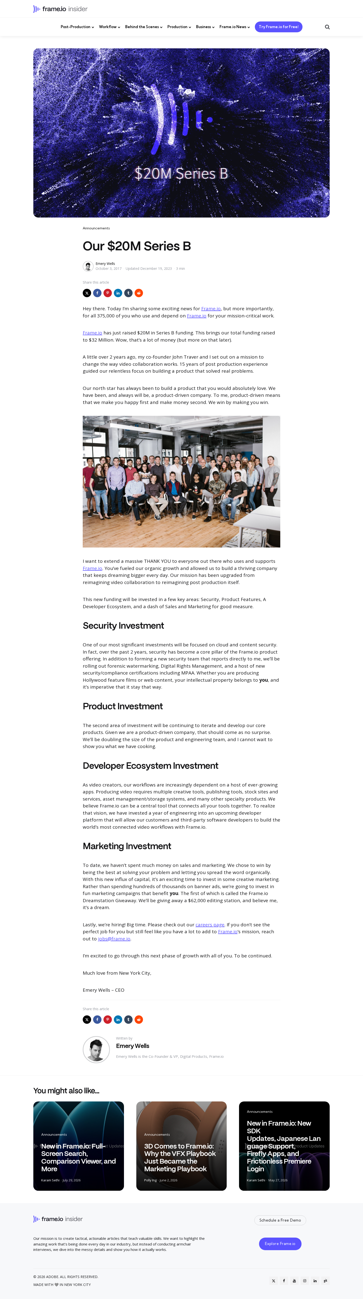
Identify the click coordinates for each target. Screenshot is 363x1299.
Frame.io (211, 308)
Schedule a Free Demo (280, 1220)
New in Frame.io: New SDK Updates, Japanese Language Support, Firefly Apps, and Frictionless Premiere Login (284, 1146)
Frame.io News (233, 26)
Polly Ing (150, 1180)
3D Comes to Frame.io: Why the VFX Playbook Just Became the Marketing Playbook (180, 1157)
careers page (210, 924)
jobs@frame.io (114, 938)
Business (203, 26)
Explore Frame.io (280, 1243)
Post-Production (75, 26)
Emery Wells (105, 263)
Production (177, 26)
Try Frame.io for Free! (279, 26)
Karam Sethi (50, 1180)
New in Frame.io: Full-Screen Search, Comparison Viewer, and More (78, 1157)
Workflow (108, 26)
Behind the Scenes (142, 26)
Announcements (96, 228)
